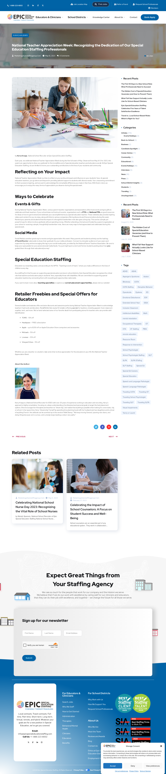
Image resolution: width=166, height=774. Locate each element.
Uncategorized (127, 196)
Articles (124, 133)
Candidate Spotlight (129, 149)
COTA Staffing (128, 287)
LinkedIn (115, 427)
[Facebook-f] (38, 5)
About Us (118, 17)
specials (75, 308)
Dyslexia (138, 292)
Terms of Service (145, 771)
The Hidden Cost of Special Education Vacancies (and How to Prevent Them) (136, 92)
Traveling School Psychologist (134, 397)
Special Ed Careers (130, 371)
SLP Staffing (127, 365)
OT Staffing (134, 329)
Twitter (96, 427)
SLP (150, 355)
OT (147, 323)
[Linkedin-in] (33, 5)
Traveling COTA (129, 392)
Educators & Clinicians (48, 17)
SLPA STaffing (136, 360)
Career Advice (126, 153)
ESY (145, 297)
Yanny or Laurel (129, 413)
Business (124, 144)
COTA (136, 281)
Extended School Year (131, 302)
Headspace (26, 322)
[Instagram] (28, 5)
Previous (21, 436)
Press (123, 178)
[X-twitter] (42, 5)
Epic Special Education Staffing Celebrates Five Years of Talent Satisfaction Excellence (133, 108)
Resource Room (129, 339)
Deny (133, 765)
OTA (124, 329)
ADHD (125, 271)
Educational (126, 161)
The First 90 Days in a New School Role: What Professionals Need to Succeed (136, 85)
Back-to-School (127, 140)
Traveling (125, 191)
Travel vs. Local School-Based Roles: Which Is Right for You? (135, 117)
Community (126, 157)
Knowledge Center (101, 17)
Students (125, 187)
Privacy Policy (134, 771)
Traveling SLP (128, 402)
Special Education (129, 376)
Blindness (126, 281)
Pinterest (109, 427)
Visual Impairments (130, 407)
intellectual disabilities (131, 313)
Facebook (102, 427)
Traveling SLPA (143, 402)
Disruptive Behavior (145, 287)
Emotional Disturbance (131, 297)
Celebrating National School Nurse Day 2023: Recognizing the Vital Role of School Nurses (36, 507)
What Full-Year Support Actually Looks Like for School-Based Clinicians (136, 99)
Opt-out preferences (121, 771)
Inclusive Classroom (130, 308)
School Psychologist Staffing (133, 355)
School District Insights (130, 183)
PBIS (145, 329)
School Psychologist (130, 350)
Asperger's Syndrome (131, 276)
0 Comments (64, 56)
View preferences (153, 765)
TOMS (24, 318)
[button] (161, 746)
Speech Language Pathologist (134, 386)
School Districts (77, 17)
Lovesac (25, 337)
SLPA (125, 360)
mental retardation (130, 318)
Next (111, 436)
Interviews (125, 170)
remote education (129, 334)
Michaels (25, 332)
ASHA (134, 271)
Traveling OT (144, 392)
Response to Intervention (132, 344)
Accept (113, 765)
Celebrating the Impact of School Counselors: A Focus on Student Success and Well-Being (91, 511)
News (123, 174)
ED (147, 292)
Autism (146, 276)
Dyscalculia (127, 292)
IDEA (146, 302)
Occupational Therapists (132, 323)
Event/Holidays (20, 35)
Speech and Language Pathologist (136, 381)
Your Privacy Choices (97, 770)
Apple (24, 327)
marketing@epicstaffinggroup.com (27, 56)
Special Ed (140, 365)
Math (145, 313)
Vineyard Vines (27, 342)
